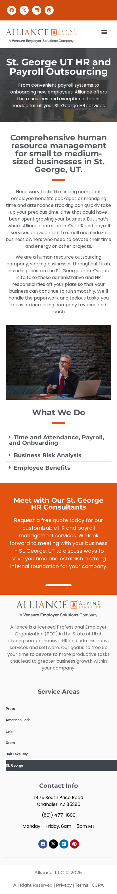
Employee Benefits (42, 467)
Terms (81, 885)
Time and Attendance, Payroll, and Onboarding (56, 440)
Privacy (64, 885)
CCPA (98, 885)
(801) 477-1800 (59, 815)
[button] (11, 10)
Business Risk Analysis (48, 455)
